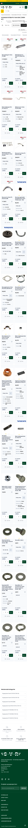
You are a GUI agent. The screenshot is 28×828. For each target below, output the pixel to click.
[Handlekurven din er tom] (26, 7)
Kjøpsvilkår (4, 815)
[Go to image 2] (22, 195)
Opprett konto (24, 3)
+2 (23, 251)
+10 (24, 497)
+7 (10, 393)
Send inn (23, 788)
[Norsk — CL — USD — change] (2, 3)
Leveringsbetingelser (6, 821)
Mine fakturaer (4, 810)
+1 (10, 549)
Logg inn (17, 3)
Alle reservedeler (5, 35)
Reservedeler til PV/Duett (16, 14)
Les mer (8, 86)
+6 (10, 448)
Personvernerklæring (6, 818)
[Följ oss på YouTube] (9, 779)
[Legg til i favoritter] (11, 59)
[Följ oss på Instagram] (2, 779)
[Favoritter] (23, 7)
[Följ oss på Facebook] (5, 779)
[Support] (20, 7)
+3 (23, 547)
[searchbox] (16, 10)
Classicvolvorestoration (5, 14)
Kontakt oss (4, 807)
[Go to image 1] (19, 195)
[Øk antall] (7, 83)
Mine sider (3, 800)
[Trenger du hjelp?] (25, 825)
